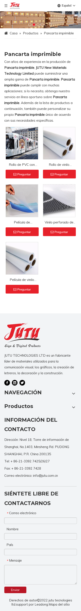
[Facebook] (7, 382)
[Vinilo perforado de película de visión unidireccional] (59, 200)
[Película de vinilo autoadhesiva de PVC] (22, 258)
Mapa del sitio (59, 604)
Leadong (41, 604)
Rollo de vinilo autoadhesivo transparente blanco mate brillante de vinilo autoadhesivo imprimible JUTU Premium (59, 165)
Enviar (15, 590)
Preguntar (24, 174)
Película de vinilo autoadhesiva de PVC (22, 280)
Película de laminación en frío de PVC (21, 222)
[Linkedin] (14, 382)
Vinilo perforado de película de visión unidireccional (59, 222)
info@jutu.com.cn (45, 475)
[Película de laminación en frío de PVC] (22, 200)
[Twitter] (22, 382)
